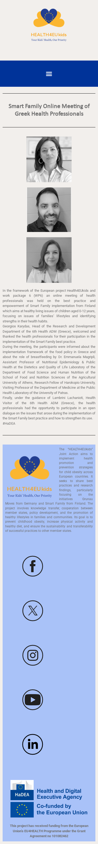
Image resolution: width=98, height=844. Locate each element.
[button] (49, 74)
